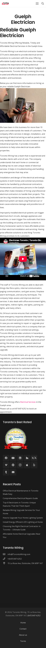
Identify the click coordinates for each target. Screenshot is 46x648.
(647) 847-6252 (33, 615)
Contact (23, 628)
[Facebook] (6, 458)
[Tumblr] (6, 472)
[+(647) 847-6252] (5, 558)
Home (23, 622)
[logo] (5, 3)
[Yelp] (34, 465)
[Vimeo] (6, 465)
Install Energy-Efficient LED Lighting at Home (23, 522)
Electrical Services (28, 402)
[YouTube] (13, 458)
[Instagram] (20, 465)
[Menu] (37, 4)
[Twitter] (34, 458)
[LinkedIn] (20, 458)
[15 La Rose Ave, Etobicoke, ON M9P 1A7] (5, 563)
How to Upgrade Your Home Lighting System (23, 517)
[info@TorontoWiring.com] (5, 554)
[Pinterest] (13, 465)
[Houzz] (27, 458)
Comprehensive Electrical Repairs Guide (20, 498)
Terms (23, 641)
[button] (42, 3)
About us (23, 635)
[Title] (27, 465)
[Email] (13, 472)
